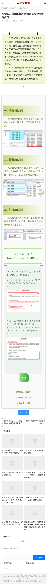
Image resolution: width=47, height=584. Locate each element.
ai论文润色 (25, 578)
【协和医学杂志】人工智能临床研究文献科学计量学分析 (12, 423)
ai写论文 (36, 576)
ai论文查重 (23, 3)
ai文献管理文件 (23, 8)
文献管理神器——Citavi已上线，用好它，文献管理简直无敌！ (34, 475)
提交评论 (39, 558)
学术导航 (30, 576)
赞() (23, 412)
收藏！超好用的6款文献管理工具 (35, 422)
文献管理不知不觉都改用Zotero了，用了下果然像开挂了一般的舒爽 (12, 499)
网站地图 (24, 576)
